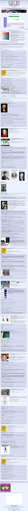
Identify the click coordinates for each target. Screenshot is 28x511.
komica (13, 492)
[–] (0, 193)
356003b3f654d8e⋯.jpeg (5, 353)
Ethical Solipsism (13, 389)
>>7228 (2, 79)
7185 (12, 276)
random (10, 492)
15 (14, 481)
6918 (24, 32)
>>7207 (2, 62)
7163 (12, 254)
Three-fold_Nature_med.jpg (14, 396)
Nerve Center (3, 482)
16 (15, 481)
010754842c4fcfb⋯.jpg (5, 236)
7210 (12, 166)
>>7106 (2, 407)
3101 (21, 248)
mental (18, 492)
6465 (13, 139)
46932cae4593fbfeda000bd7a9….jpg (15, 138)
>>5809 (2, 121)
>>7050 (2, 151)
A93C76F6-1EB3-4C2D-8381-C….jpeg (15, 315)
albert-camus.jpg (13, 96)
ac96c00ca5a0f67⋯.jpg (5, 200)
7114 (12, 410)
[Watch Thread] (20, 139)
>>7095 (13, 362)
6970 (12, 51)
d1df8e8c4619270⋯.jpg (5, 388)
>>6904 (2, 300)
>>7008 (2, 343)
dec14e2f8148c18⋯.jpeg (5, 315)
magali (16, 492)
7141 (12, 380)
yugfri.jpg (13, 280)
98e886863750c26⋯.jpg (5, 458)
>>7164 (13, 254)
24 (22, 481)
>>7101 (13, 288)
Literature (9, 30)
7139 (11, 210)
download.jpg (13, 425)
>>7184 (2, 277)
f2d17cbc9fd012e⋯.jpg (5, 280)
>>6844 (2, 118)
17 (16, 481)
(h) (15, 96)
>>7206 (18, 139)
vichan (13, 505)
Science (16, 30)
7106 (14, 397)
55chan (11, 492)
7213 (21, 128)
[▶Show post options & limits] (21, 27)
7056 (12, 288)
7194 (12, 102)
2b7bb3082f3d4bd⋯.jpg (5, 396)
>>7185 (14, 268)
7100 (12, 299)
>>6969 (2, 52)
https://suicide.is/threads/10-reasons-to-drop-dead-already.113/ (13, 75)
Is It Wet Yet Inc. (14, 510)
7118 (12, 421)
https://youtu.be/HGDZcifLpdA (4, 442)
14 (13, 481)
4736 (19, 459)
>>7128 (2, 381)
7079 (12, 468)
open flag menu (22, 26)
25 (23, 481)
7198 (12, 113)
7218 (12, 61)
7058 (12, 444)
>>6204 (2, 349)
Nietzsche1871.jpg (5, 170)
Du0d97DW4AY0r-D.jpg (14, 200)
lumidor (15, 492)
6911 (12, 437)
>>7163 (2, 260)
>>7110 (19, 397)
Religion (19, 30)
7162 (12, 348)
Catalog (1, 482)
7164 (12, 259)
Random (6, 482)
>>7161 (2, 255)
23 (21, 481)
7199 (12, 117)
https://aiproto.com (22, 8)
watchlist (22, 492)
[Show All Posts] (24, 139)
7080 (12, 471)
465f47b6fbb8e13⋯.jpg (21, 170)
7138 (13, 201)
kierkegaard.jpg (6, 96)
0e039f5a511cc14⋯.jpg (5, 425)
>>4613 (2, 438)
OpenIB (16, 505)
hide (2, 138)
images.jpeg (13, 353)
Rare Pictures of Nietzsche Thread (5, 193)
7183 (24, 193)
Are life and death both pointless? (11, 70)
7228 (26, 70)
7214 (12, 120)
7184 (12, 268)
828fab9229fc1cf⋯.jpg (5, 138)
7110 (12, 406)
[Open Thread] (23, 128)
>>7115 (20, 397)
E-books (12, 30)
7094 (12, 477)
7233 (12, 85)
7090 (12, 362)
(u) (7, 170)
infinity (14, 505)
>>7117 (2, 422)
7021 (12, 342)
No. (11, 51)
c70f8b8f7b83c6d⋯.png (5, 31)
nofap (19, 492)
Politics (14, 30)
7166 (11, 311)
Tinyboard (12, 505)
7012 (12, 330)
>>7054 (2, 363)
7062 (12, 150)
